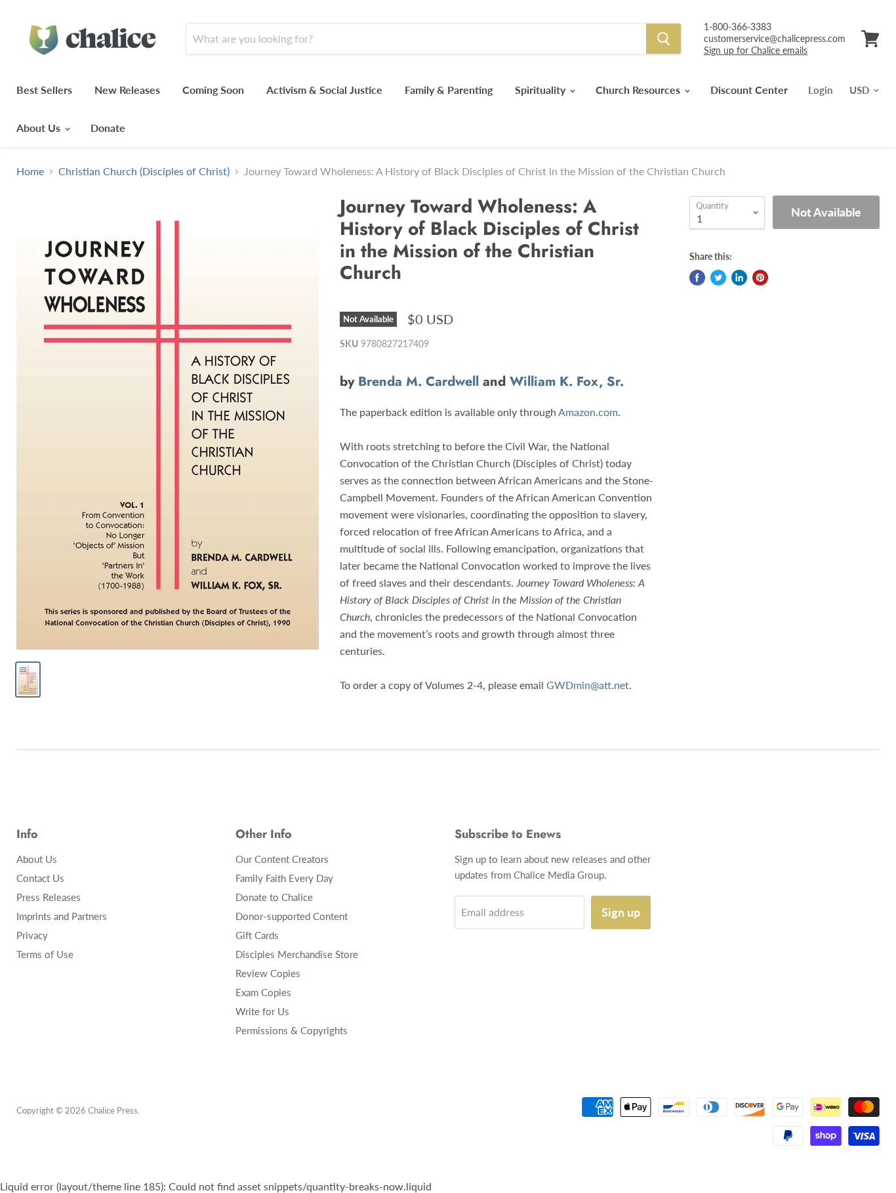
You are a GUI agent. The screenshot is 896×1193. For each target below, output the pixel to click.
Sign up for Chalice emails (755, 50)
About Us (39, 127)
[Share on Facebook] (697, 277)
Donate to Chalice (274, 897)
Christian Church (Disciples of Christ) (144, 171)
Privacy (32, 935)
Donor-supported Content (291, 916)
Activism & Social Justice (324, 89)
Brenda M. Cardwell (418, 381)
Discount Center (749, 89)
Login (820, 90)
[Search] (663, 39)
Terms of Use (44, 954)
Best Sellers (44, 89)
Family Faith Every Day (284, 878)
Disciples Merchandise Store (296, 954)
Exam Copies (263, 992)
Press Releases (48, 897)
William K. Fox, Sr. (567, 381)
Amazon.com (588, 412)
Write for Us (262, 1011)
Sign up (620, 912)
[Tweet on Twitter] (718, 277)
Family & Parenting (449, 89)
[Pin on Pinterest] (760, 277)
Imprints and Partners (61, 916)
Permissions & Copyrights (291, 1030)
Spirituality (541, 89)
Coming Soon (213, 89)
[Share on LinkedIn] (739, 277)
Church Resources (639, 89)
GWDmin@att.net (587, 685)
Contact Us (40, 878)
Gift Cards (257, 935)
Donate (108, 127)
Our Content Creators (282, 859)
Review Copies (267, 973)
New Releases (127, 89)
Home (30, 171)
